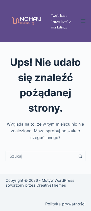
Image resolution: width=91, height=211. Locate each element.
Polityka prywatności (65, 203)
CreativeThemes (51, 185)
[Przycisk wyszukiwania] (80, 156)
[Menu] (83, 21)
